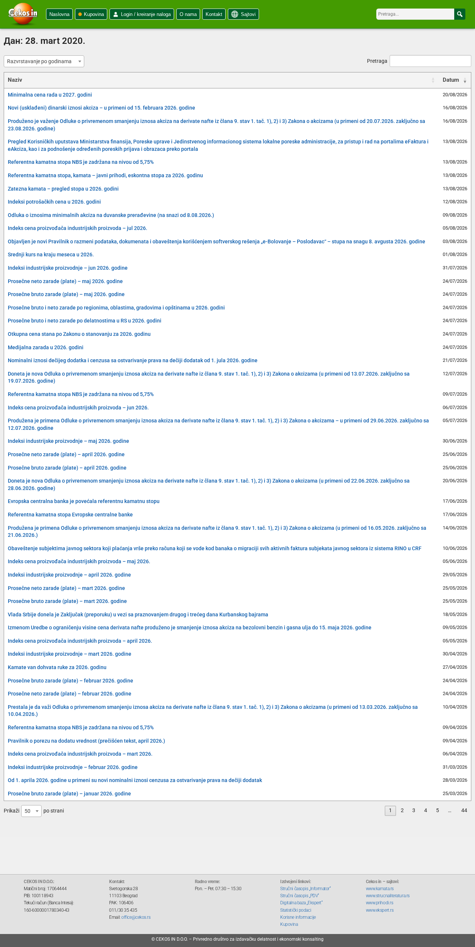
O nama (188, 14)
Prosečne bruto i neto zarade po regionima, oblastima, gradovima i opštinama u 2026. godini (116, 308)
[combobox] (44, 61)
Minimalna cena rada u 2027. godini (50, 95)
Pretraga (377, 61)
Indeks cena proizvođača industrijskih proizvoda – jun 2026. (78, 408)
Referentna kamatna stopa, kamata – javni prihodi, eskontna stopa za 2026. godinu (105, 175)
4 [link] (425, 810)
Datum (451, 80)
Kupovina (94, 14)
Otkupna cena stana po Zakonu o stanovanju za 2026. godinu (79, 334)
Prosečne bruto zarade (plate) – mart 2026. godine (67, 601)
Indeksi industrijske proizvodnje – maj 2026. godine (68, 441)
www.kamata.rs (380, 888)
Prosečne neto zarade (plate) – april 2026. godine (66, 454)
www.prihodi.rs (379, 902)
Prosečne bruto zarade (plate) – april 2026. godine (67, 468)
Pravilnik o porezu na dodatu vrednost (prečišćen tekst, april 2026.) (86, 741)
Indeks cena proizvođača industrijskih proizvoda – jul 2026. (77, 228)
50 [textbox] (27, 811)
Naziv (15, 80)
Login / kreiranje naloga (146, 14)
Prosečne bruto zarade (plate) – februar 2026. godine (70, 681)
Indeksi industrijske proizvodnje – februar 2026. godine (73, 767)
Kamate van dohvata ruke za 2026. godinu (57, 667)
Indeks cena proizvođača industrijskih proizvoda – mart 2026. (80, 754)
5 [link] (437, 810)
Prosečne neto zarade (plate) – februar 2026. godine (69, 694)
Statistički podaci (295, 910)
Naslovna (59, 14)
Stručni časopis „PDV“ (299, 895)
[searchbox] (420, 14)
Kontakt (214, 14)
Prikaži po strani (34, 810)
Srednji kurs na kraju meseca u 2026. (51, 254)
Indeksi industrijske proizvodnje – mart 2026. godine (69, 654)
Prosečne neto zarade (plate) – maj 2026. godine (65, 281)
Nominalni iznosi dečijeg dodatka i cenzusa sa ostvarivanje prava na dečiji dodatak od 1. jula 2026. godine (133, 360)
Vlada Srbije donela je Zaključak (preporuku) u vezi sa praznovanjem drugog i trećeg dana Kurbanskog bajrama (138, 614)
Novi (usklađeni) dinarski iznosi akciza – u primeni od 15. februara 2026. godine (101, 108)
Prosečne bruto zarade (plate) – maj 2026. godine (66, 294)
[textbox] (41, 61)
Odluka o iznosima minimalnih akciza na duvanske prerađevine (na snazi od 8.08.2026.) (111, 215)
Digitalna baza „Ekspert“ (301, 902)
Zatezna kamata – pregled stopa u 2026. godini (63, 189)
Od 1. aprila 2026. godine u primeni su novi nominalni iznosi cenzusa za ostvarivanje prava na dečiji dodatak (135, 780)
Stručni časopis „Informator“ (305, 888)
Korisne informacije (297, 917)
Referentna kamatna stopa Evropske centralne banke (70, 515)
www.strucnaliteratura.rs (388, 895)
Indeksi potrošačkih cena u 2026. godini (54, 202)
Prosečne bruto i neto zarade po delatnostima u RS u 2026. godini (84, 321)
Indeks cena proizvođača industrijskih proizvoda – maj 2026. (79, 561)
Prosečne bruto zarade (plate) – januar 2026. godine (69, 794)
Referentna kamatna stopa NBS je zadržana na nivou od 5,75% (81, 162)
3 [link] (413, 810)
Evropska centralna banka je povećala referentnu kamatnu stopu (84, 501)
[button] (459, 14)
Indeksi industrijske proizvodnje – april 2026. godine (69, 575)
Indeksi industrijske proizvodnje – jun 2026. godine (68, 268)
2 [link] (402, 810)
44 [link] (464, 810)
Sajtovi (248, 14)
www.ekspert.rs (380, 910)
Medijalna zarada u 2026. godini (45, 347)
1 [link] (390, 810)
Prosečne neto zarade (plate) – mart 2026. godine (66, 588)
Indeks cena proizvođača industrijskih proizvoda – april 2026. (80, 641)
